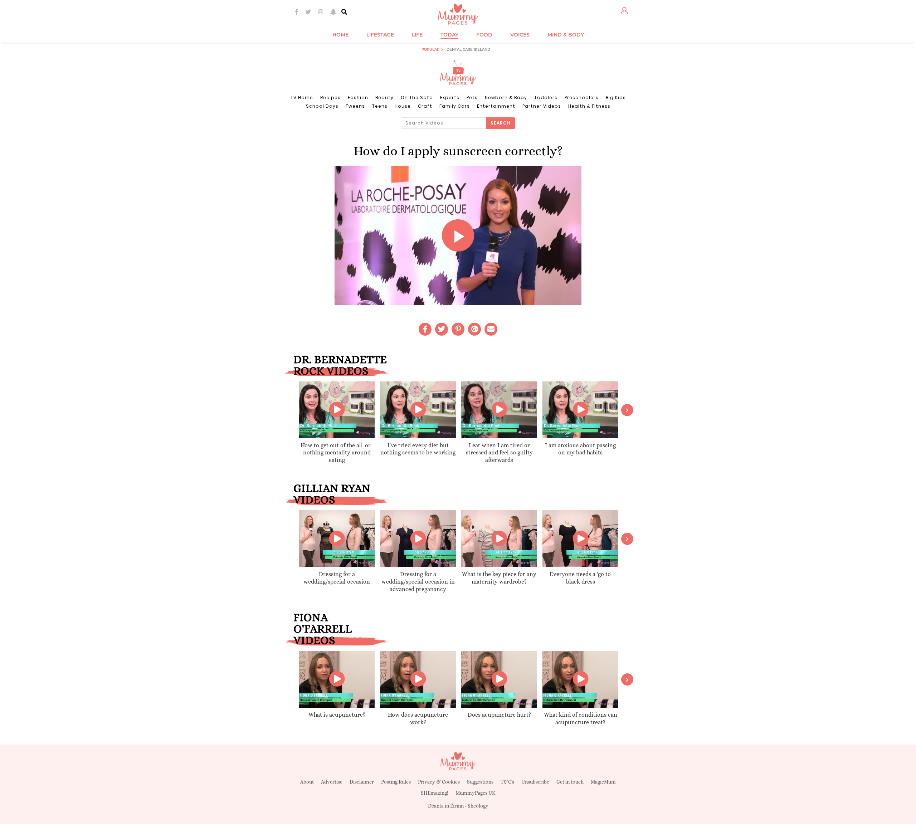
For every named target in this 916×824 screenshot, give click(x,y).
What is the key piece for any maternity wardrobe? (499, 578)
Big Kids (616, 97)
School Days (322, 106)
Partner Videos (541, 106)
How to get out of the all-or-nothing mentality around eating (337, 453)
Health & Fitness (589, 106)
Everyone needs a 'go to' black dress (581, 578)
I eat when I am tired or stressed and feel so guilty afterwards (499, 453)
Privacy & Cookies (439, 782)
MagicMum (603, 782)
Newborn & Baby (506, 97)
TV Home (302, 97)
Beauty (384, 97)
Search (501, 123)
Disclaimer (362, 782)
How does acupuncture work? (418, 718)
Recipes (330, 97)
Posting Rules (396, 782)
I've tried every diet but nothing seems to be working (417, 449)
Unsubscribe (535, 782)
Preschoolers (582, 97)
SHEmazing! (434, 793)
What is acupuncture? (336, 714)
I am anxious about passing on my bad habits (580, 449)
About (307, 782)
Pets (472, 97)
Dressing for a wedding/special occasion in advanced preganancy (418, 582)
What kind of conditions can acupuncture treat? (580, 718)
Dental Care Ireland (468, 49)
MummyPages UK (475, 793)
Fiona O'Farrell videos (322, 629)
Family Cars (454, 106)
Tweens (355, 106)
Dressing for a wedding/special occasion (336, 578)
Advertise (331, 782)
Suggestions (480, 782)
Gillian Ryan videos (331, 494)
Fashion (358, 97)
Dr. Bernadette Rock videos (340, 365)
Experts (449, 97)
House (403, 106)
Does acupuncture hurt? (499, 714)
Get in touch (570, 782)
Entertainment (496, 106)
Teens (380, 106)
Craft (425, 106)
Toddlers (545, 97)
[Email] (490, 329)
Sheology (478, 806)
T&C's (507, 782)
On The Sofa (417, 97)
